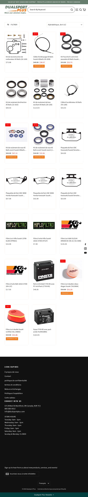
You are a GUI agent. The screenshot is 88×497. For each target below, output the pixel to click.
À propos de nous (12, 372)
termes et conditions (13, 385)
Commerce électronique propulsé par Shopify (52, 489)
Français (42, 483)
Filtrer (13, 24)
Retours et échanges (13, 389)
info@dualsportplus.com (15, 411)
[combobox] (51, 10)
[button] (44, 494)
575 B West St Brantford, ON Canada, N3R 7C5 (23, 406)
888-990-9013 (10, 408)
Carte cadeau (10, 397)
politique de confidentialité (16, 380)
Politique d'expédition (14, 393)
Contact (8, 376)
